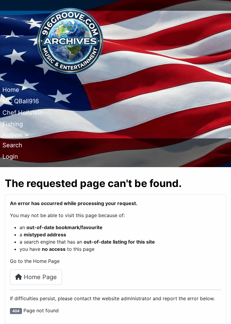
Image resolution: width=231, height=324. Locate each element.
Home (10, 89)
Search (12, 145)
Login (10, 156)
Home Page (39, 277)
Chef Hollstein (22, 112)
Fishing (12, 124)
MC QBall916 (20, 101)
